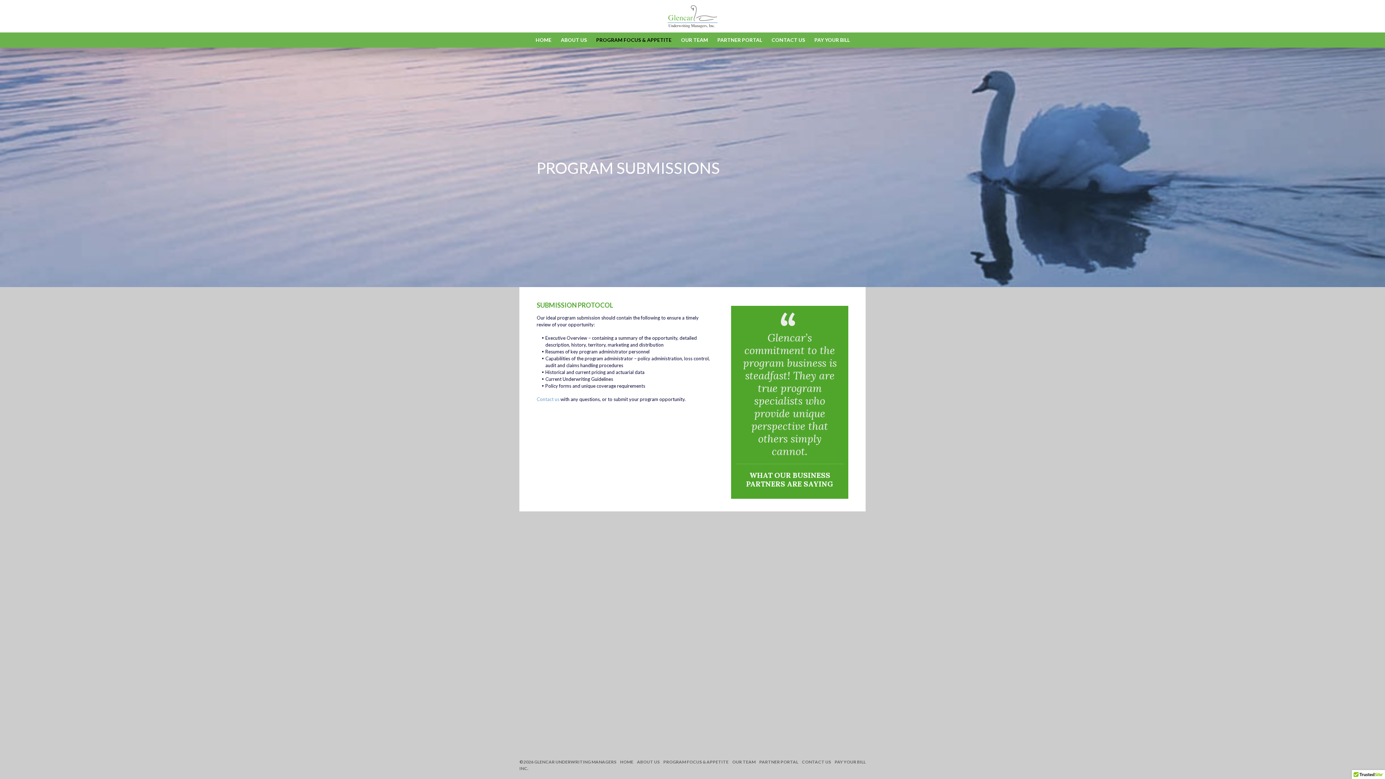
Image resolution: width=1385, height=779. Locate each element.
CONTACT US (788, 40)
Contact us (548, 399)
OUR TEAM (694, 40)
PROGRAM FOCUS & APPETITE (634, 40)
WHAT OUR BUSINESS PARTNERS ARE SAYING (789, 479)
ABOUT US (574, 40)
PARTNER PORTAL (739, 40)
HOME (543, 40)
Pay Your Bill (832, 40)
